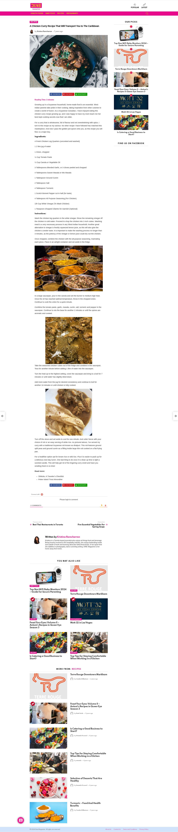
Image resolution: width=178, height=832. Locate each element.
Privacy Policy (143, 829)
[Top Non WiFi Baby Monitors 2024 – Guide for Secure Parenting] (48, 576)
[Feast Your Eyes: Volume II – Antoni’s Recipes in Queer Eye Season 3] (48, 609)
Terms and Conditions (130, 829)
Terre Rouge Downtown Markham (88, 594)
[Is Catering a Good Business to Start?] (48, 643)
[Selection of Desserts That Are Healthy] (48, 788)
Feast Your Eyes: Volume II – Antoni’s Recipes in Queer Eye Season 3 (45, 625)
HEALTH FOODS (37, 13)
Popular (135, 7)
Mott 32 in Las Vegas (81, 623)
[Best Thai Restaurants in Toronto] (2, 416)
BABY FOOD (50, 13)
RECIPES (60, 13)
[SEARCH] (147, 13)
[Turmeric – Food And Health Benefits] (48, 813)
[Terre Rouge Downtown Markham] (89, 578)
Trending (33, 599)
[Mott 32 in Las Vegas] (89, 609)
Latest (144, 7)
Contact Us (117, 829)
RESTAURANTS (72, 13)
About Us (108, 829)
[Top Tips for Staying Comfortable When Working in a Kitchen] (89, 643)
